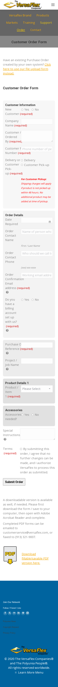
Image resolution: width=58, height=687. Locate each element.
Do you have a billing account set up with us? (12, 312)
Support (46, 23)
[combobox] (37, 220)
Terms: (9, 451)
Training (29, 23)
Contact (35, 30)
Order (21, 30)
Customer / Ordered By (13, 136)
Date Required (11, 222)
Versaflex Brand (20, 15)
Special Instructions (11, 432)
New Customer (19, 111)
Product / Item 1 (12, 391)
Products (42, 15)
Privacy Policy (9, 633)
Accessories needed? (13, 416)
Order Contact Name (10, 235)
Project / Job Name (12, 362)
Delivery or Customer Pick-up (13, 166)
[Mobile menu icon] (53, 5)
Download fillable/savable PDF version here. (35, 558)
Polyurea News (9, 621)
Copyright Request (11, 627)
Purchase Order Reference (19, 346)
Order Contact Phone (10, 257)
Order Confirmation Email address (17, 281)
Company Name (16, 123)
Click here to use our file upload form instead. (27, 68)
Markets (12, 23)
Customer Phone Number (17, 150)
